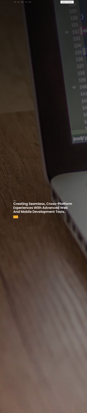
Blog (26, 2)
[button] (67, 2)
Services (22, 2)
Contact (29, 2)
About (19, 2)
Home (15, 2)
